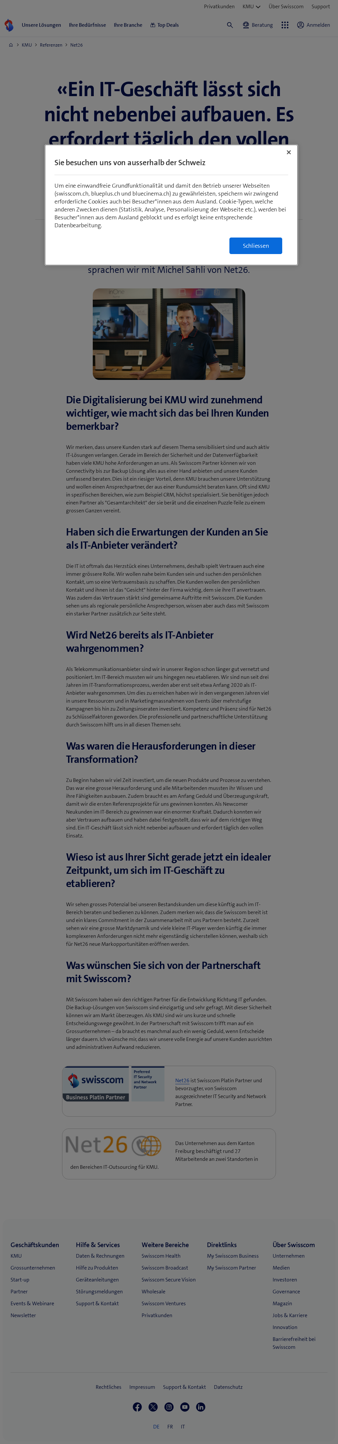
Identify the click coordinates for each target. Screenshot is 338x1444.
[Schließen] (289, 152)
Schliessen (256, 246)
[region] (171, 205)
